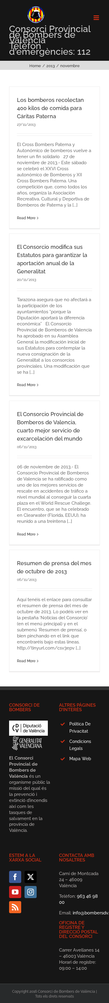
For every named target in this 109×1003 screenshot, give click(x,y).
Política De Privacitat (80, 727)
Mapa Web (80, 758)
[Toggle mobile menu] (97, 18)
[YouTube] (15, 892)
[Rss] (15, 907)
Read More (26, 218)
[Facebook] (15, 877)
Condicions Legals (80, 745)
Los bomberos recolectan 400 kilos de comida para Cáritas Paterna (50, 108)
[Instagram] (31, 892)
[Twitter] (31, 877)
